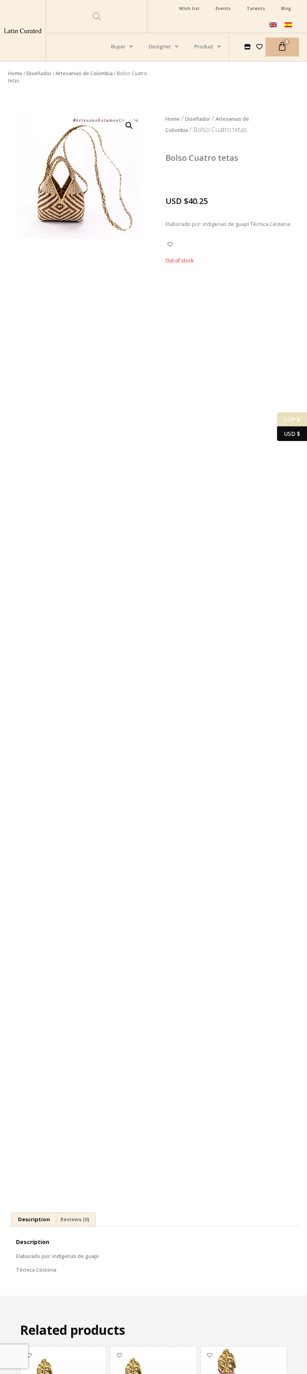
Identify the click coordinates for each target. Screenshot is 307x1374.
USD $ (288, 433)
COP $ (288, 418)
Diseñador (39, 73)
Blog (286, 8)
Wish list (189, 8)
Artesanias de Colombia (84, 73)
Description (34, 1219)
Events (223, 8)
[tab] (33, 1219)
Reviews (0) (74, 1219)
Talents (256, 8)
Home (15, 73)
